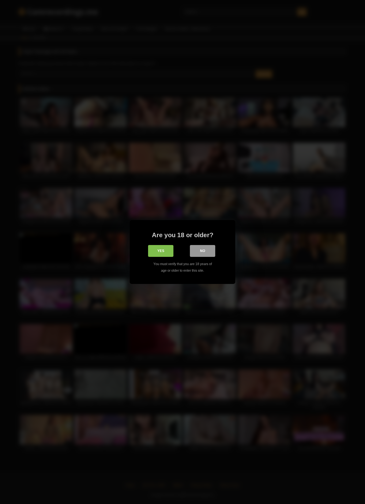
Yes (160, 251)
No (202, 251)
